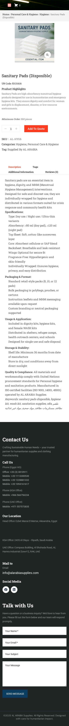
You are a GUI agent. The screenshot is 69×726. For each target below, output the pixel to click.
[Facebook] (6, 589)
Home (6, 14)
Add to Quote (36, 128)
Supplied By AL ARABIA (23, 149)
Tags (35, 166)
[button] (9, 5)
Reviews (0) (51, 171)
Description (14, 166)
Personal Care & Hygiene (24, 14)
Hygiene (44, 14)
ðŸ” (47, 54)
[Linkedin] (14, 589)
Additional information (21, 171)
